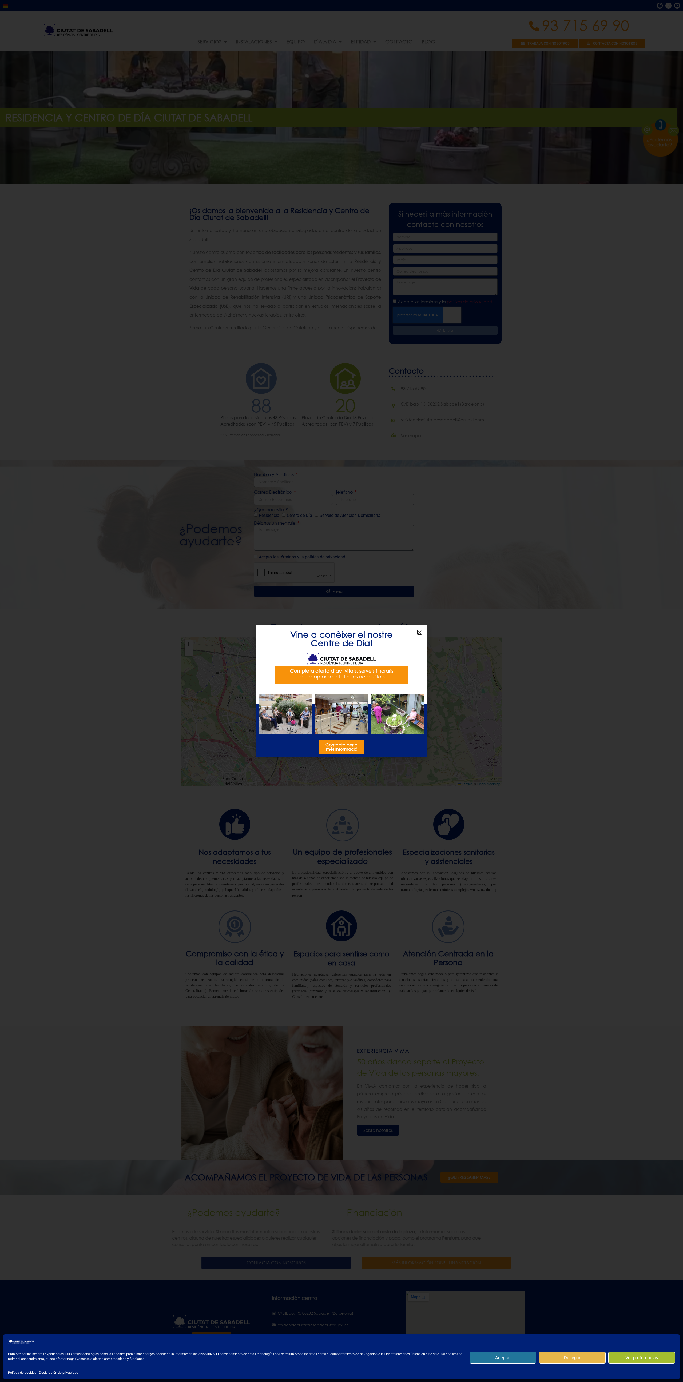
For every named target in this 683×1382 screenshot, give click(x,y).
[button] (420, 632)
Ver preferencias (641, 1357)
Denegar (572, 1357)
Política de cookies (22, 1373)
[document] (341, 691)
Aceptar (503, 1357)
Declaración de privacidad (58, 1373)
